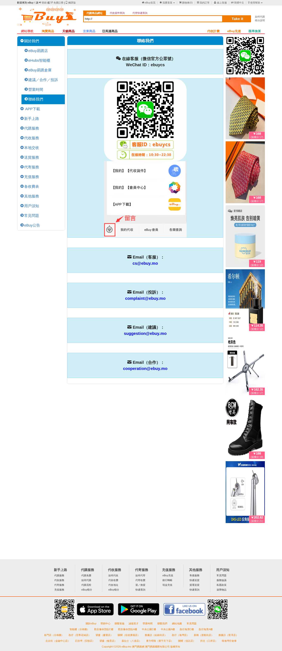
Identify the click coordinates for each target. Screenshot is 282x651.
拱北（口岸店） (209, 640)
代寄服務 (31, 167)
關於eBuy (91, 623)
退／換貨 (140, 585)
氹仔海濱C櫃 (187, 629)
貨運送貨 (194, 585)
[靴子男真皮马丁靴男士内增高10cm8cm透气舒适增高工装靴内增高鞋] (245, 429)
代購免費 (86, 575)
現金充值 (167, 585)
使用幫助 (254, 2)
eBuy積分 (86, 589)
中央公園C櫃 (149, 629)
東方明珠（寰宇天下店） (160, 640)
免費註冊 (56, 2)
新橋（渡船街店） (204, 635)
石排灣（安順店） (85, 640)
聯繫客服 (119, 623)
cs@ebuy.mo (145, 263)
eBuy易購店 (38, 51)
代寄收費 (140, 580)
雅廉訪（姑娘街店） (156, 635)
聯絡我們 (35, 99)
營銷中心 (105, 623)
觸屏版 (70, 2)
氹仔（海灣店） (181, 635)
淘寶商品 (48, 31)
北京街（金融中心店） (58, 640)
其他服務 (31, 196)
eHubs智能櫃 (39, 60)
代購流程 (86, 585)
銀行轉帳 (167, 580)
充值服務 (31, 177)
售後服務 (194, 575)
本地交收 (31, 148)
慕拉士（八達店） (132, 640)
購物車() (186, 2)
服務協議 (221, 580)
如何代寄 (140, 575)
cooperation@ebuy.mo (145, 368)
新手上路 (31, 119)
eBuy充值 (234, 31)
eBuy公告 (32, 225)
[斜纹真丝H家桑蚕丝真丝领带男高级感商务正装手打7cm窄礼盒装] (245, 173)
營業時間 (35, 89)
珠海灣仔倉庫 (229, 640)
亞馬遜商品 (110, 31)
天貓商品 (68, 31)
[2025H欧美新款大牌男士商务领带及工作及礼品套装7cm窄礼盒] (245, 109)
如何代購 (260, 16)
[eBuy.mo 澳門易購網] (48, 17)
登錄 (43, 2)
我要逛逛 (166, 2)
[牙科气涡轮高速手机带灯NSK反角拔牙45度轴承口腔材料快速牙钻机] (245, 492)
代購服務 (31, 128)
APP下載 (32, 109)
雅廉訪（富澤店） (228, 635)
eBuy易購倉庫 (40, 70)
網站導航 (27, 31)
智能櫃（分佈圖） (79, 629)
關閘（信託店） (187, 640)
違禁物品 (221, 589)
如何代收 (113, 575)
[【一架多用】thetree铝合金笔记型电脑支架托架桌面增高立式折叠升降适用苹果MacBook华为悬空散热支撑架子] (245, 365)
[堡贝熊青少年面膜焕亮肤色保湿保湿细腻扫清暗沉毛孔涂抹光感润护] (245, 237)
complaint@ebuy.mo (145, 298)
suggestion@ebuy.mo (145, 333)
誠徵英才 (134, 623)
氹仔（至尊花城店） (80, 635)
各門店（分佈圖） (54, 635)
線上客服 (220, 2)
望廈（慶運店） (105, 635)
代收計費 (213, 31)
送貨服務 (31, 157)
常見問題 (31, 216)
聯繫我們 (162, 623)
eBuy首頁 (148, 2)
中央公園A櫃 (168, 629)
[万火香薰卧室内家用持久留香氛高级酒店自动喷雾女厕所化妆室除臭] (245, 301)
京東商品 (89, 31)
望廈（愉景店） (108, 640)
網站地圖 (177, 623)
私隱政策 (221, 585)
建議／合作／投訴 (43, 80)
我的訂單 (203, 2)
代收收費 (113, 580)
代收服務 (31, 138)
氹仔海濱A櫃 (206, 629)
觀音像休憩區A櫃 (128, 629)
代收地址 (113, 585)
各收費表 (31, 186)
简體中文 (237, 2)
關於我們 (31, 41)
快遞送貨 (194, 580)
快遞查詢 (140, 589)
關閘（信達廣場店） (129, 635)
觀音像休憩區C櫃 (104, 629)
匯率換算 (255, 31)
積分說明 (260, 20)
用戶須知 (31, 206)
